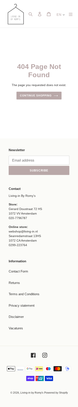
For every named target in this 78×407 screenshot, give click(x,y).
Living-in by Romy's (31, 392)
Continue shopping (36, 95)
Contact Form (18, 271)
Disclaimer (16, 317)
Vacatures (16, 328)
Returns (14, 283)
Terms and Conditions (24, 294)
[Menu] (70, 14)
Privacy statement (21, 305)
